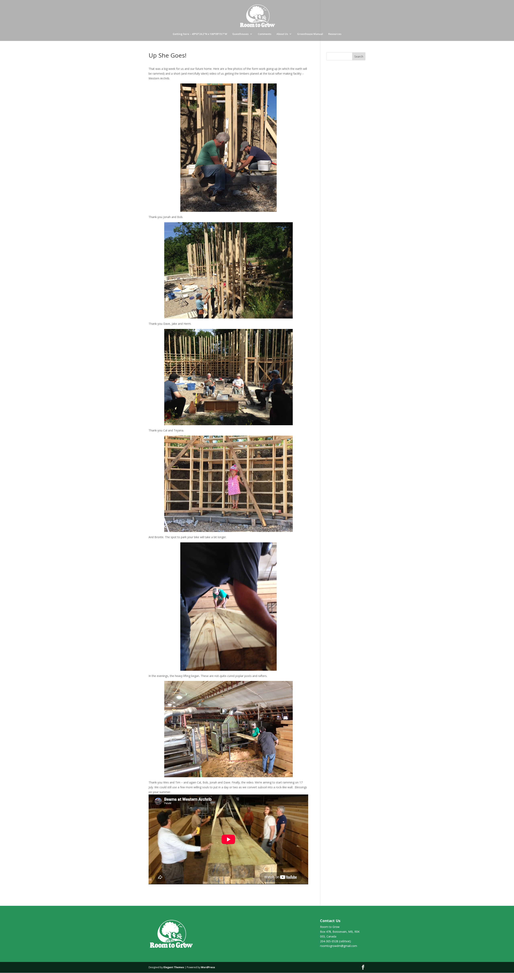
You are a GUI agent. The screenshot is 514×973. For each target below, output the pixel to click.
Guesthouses (240, 34)
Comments (264, 34)
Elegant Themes (173, 967)
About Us (282, 34)
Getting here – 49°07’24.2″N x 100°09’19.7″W (200, 34)
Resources (334, 34)
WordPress (208, 967)
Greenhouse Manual (310, 34)
